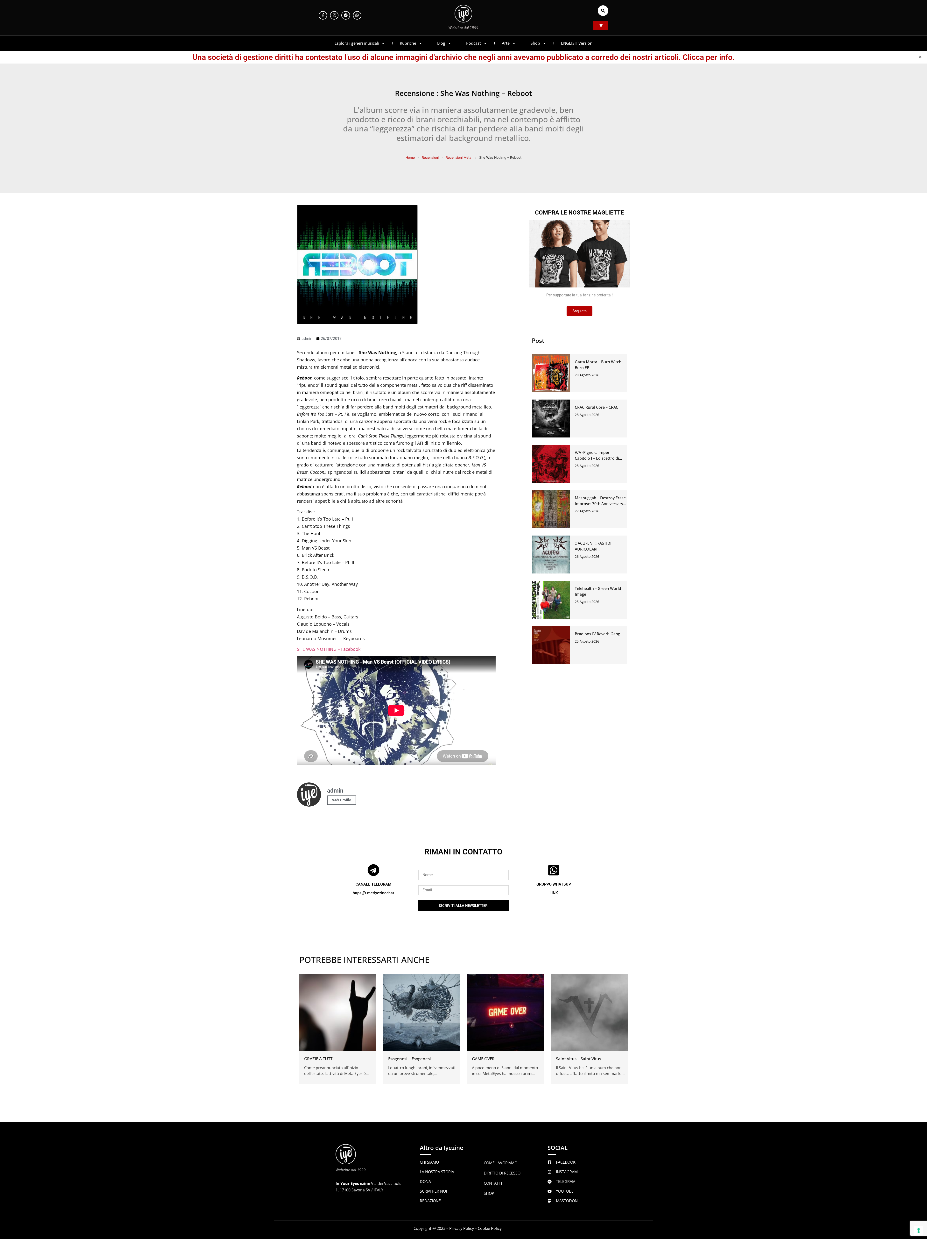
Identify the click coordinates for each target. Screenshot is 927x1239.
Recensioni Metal (459, 157)
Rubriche (408, 43)
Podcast (473, 43)
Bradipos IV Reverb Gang (597, 634)
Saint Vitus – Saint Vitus (578, 1058)
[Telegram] (345, 15)
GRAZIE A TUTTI (319, 1058)
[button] (603, 10)
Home (410, 157)
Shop (535, 43)
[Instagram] (334, 15)
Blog (441, 43)
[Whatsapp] (357, 15)
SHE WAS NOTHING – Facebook (328, 649)
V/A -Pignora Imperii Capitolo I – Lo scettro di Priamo (597, 458)
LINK (553, 893)
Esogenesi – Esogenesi (409, 1058)
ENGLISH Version (576, 43)
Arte (506, 43)
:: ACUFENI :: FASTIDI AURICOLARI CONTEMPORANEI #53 (595, 549)
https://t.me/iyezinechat (373, 893)
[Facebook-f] (323, 15)
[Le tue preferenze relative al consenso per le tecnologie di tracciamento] (918, 1230)
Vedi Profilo (341, 800)
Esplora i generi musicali (357, 43)
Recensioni (430, 157)
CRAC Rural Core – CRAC (596, 407)
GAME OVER (483, 1058)
